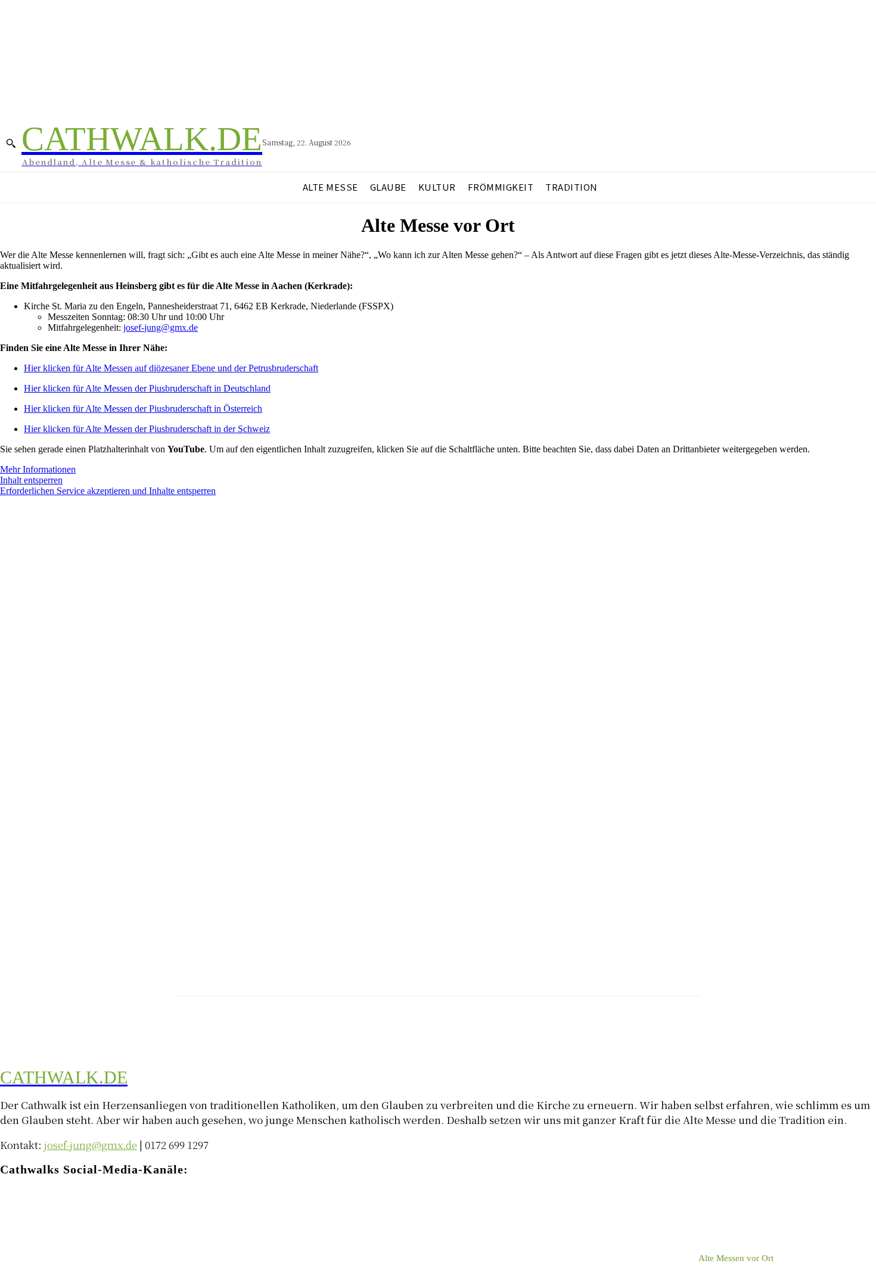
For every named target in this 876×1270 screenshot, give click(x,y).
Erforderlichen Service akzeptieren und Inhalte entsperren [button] (108, 491)
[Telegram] (55, 1204)
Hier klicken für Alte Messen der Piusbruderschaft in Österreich (143, 408)
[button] (10, 143)
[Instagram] (31, 1204)
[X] (79, 1204)
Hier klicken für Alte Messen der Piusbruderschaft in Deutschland (147, 388)
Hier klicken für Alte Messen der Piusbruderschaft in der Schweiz (147, 429)
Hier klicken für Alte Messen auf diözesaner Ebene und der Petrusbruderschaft (171, 368)
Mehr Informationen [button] (38, 469)
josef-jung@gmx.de (160, 327)
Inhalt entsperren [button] (31, 480)
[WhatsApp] (102, 1204)
